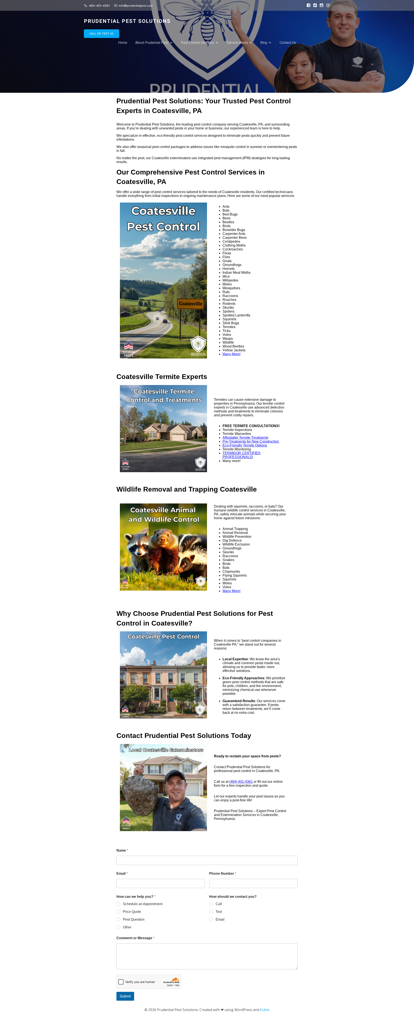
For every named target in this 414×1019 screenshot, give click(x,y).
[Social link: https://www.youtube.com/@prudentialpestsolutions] (320, 5)
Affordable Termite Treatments (245, 437)
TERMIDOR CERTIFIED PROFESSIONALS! (241, 455)
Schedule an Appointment (142, 904)
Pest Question (133, 919)
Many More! (231, 354)
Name (122, 850)
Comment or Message (135, 938)
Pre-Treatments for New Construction (251, 441)
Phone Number (222, 873)
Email (122, 873)
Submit (125, 996)
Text (219, 912)
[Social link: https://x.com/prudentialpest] (314, 5)
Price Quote (132, 912)
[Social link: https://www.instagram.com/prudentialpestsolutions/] (327, 5)
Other (127, 927)
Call (219, 904)
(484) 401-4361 (241, 781)
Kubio (265, 1009)
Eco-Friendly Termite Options (245, 445)
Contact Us (288, 43)
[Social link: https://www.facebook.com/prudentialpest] (307, 5)
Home (122, 43)
